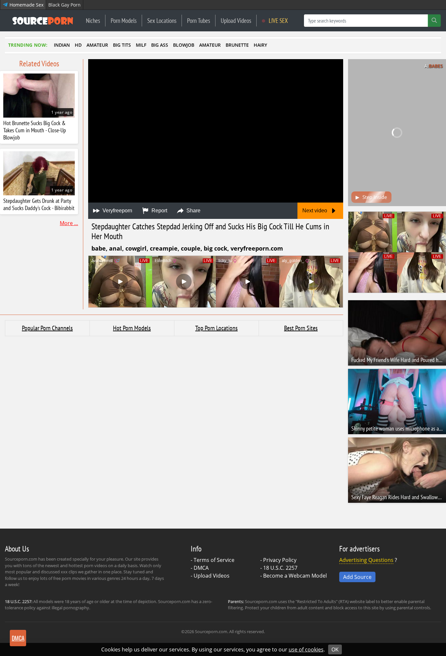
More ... (69, 223)
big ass (159, 45)
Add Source (357, 577)
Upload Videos (236, 20)
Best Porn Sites (301, 328)
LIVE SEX (277, 20)
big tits (122, 45)
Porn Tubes (198, 20)
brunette (237, 45)
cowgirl (136, 248)
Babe (98, 248)
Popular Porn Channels (47, 328)
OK (335, 649)
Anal (115, 248)
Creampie (164, 248)
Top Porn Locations (216, 328)
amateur (97, 45)
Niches (93, 20)
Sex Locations (161, 20)
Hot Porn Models (132, 328)
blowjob (183, 45)
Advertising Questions (366, 560)
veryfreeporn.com (257, 248)
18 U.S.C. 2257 (280, 567)
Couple (190, 248)
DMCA (201, 567)
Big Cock (215, 248)
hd (78, 45)
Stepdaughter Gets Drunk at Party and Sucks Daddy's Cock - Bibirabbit (38, 204)
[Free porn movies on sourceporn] (42, 20)
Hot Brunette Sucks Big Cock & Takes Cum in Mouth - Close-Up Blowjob (34, 130)
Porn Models (123, 20)
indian (62, 45)
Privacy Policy (279, 560)
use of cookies (306, 649)
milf (141, 45)
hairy (260, 45)
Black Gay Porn (64, 5)
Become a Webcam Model (295, 575)
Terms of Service (214, 560)
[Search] (434, 20)
